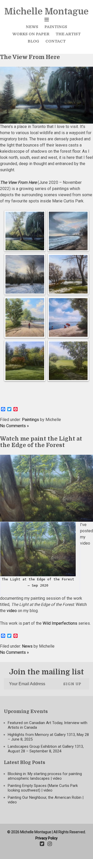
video (12, 610)
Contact (55, 41)
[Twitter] (42, 844)
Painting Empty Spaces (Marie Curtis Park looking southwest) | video (43, 788)
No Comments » (14, 425)
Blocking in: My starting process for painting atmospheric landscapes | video (45, 776)
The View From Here (30, 57)
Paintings (55, 26)
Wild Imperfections (60, 623)
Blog (33, 41)
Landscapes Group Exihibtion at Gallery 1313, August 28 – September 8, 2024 (46, 748)
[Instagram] (50, 844)
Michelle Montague (46, 11)
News (32, 26)
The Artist (68, 34)
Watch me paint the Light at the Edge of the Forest (41, 441)
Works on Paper (30, 34)
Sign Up (72, 684)
